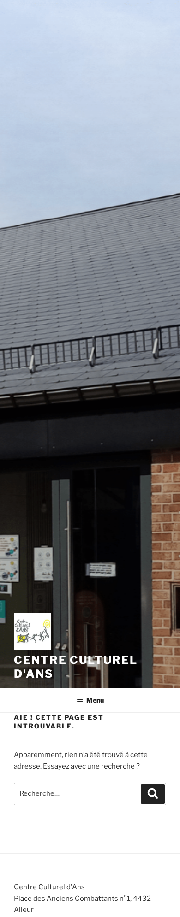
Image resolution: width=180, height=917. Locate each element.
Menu (95, 700)
